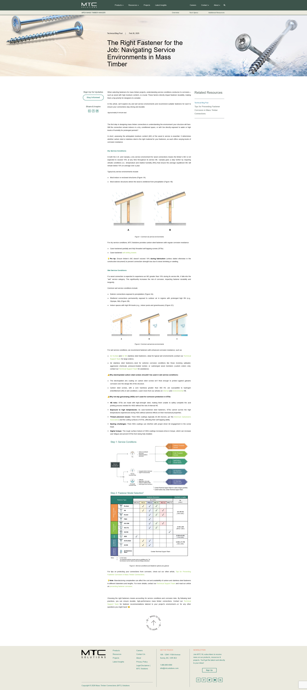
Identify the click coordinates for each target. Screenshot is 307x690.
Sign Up (209, 670)
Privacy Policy (142, 662)
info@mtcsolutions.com (169, 668)
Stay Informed (93, 97)
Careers (193, 5)
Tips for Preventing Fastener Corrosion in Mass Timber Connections (207, 110)
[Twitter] (97, 111)
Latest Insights (161, 5)
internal (166, 391)
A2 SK (124, 356)
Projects (147, 5)
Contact (204, 5)
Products (118, 5)
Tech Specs (193, 13)
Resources (132, 5)
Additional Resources (216, 13)
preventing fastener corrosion (121, 586)
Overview (175, 13)
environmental (178, 391)
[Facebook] (93, 111)
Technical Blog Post (201, 103)
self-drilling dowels (129, 253)
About (216, 5)
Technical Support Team (128, 369)
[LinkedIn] (89, 111)
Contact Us (140, 654)
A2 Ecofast (114, 356)
